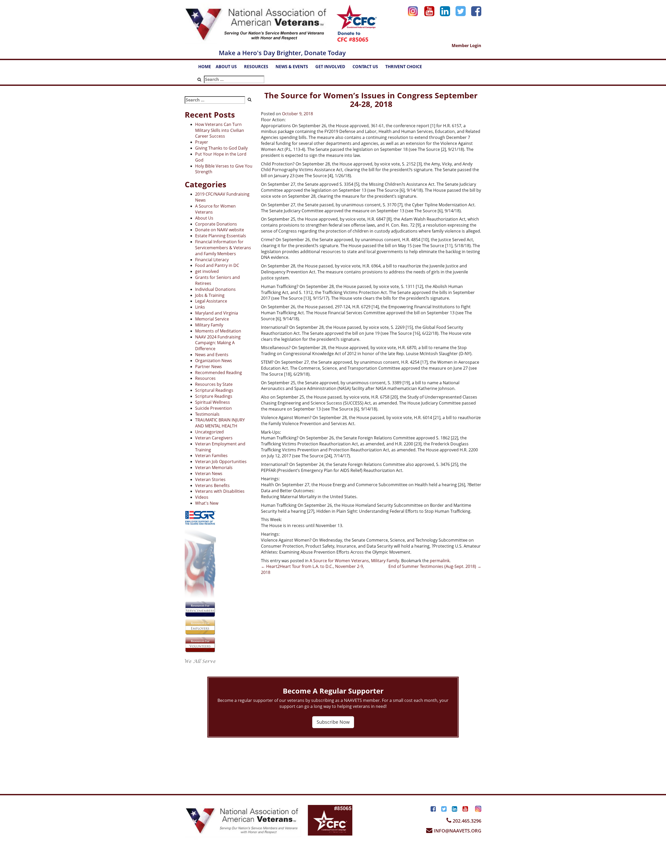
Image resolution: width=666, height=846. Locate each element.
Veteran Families (211, 455)
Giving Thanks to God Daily (221, 148)
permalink (440, 560)
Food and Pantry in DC (217, 265)
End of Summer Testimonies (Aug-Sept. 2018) (434, 566)
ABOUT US (229, 68)
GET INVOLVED (332, 68)
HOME (204, 66)
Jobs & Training (210, 295)
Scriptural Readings (214, 390)
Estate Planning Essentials (220, 236)
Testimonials (207, 414)
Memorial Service (212, 319)
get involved (207, 271)
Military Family (209, 325)
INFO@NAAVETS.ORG (456, 831)
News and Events (211, 354)
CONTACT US (368, 68)
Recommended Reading (218, 372)
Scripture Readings (213, 396)
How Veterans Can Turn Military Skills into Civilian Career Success (219, 130)
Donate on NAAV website (219, 230)
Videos (201, 497)
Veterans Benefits (212, 485)
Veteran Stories (210, 479)
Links (200, 307)
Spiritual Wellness (212, 402)
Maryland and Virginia (216, 313)
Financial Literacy (212, 259)
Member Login (466, 45)
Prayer (201, 142)
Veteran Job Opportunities (221, 461)
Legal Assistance (211, 301)
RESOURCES (258, 68)
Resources (205, 378)
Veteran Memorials (214, 467)
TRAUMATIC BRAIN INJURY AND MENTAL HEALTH (220, 423)
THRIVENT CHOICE (403, 66)
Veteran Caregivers (214, 438)
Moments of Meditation (218, 331)
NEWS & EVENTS (294, 68)
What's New (206, 503)
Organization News (213, 360)
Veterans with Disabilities (220, 491)
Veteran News (208, 473)
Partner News (208, 366)
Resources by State (214, 384)
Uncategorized (209, 432)
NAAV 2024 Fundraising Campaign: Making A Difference (218, 343)
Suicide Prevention (213, 408)
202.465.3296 (466, 821)
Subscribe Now (333, 722)
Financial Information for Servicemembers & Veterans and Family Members (223, 248)
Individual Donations (215, 289)
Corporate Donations (216, 224)
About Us (204, 218)
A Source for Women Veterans (339, 560)
